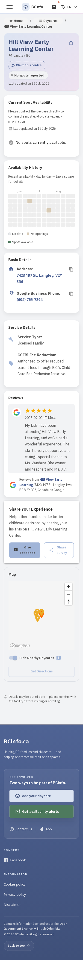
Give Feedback (27, 550)
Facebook (18, 860)
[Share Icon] (71, 42)
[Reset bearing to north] (68, 601)
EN (69, 7)
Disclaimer (12, 904)
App (49, 829)
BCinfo (16, 741)
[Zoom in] (68, 586)
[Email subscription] (54, 7)
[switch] (15, 658)
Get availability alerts (40, 811)
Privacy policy (15, 894)
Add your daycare (36, 796)
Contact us (23, 829)
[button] (27, 65)
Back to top (16, 945)
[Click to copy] (71, 269)
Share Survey (61, 550)
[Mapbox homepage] (20, 645)
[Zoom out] (68, 594)
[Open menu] (9, 7)
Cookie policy (15, 884)
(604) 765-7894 (29, 299)
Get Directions (41, 671)
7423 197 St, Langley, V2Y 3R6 (39, 278)
